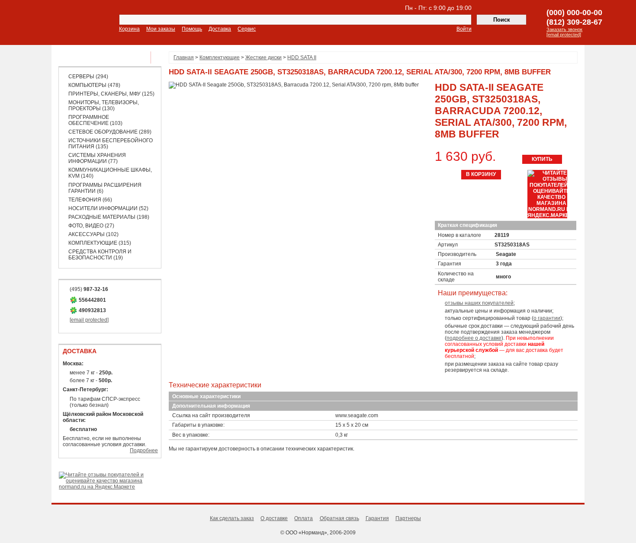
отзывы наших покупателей (479, 303)
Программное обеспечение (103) (95, 120)
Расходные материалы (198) (108, 217)
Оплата (303, 518)
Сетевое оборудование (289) (109, 132)
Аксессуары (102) (93, 234)
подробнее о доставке (473, 338)
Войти (464, 29)
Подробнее (144, 450)
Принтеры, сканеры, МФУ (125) (111, 94)
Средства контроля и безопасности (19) (100, 255)
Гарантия (377, 518)
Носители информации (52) (108, 208)
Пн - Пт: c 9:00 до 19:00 (438, 7)
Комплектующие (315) (99, 243)
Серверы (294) (88, 76)
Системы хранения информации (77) (97, 158)
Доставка (220, 29)
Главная (183, 57)
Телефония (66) (90, 200)
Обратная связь (339, 518)
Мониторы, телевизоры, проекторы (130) (103, 105)
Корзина (129, 29)
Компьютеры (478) (94, 85)
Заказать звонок (564, 29)
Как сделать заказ (232, 518)
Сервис (247, 29)
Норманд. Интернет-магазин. (59, 23)
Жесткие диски (263, 57)
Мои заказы (160, 29)
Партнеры (408, 518)
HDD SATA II (301, 57)
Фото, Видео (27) (91, 226)
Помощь (192, 29)
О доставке (274, 518)
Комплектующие (219, 57)
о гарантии (546, 318)
